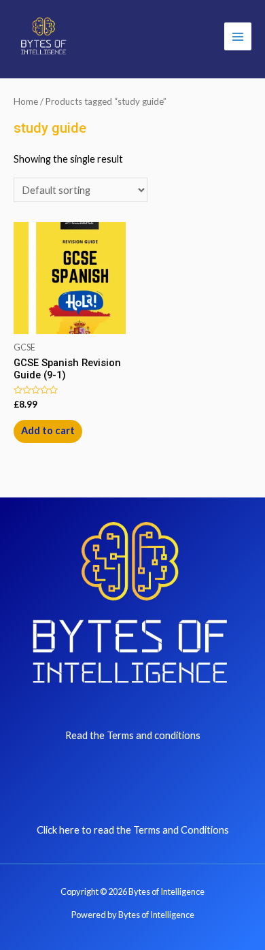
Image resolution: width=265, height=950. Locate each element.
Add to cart (48, 430)
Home (26, 101)
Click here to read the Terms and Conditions (133, 830)
